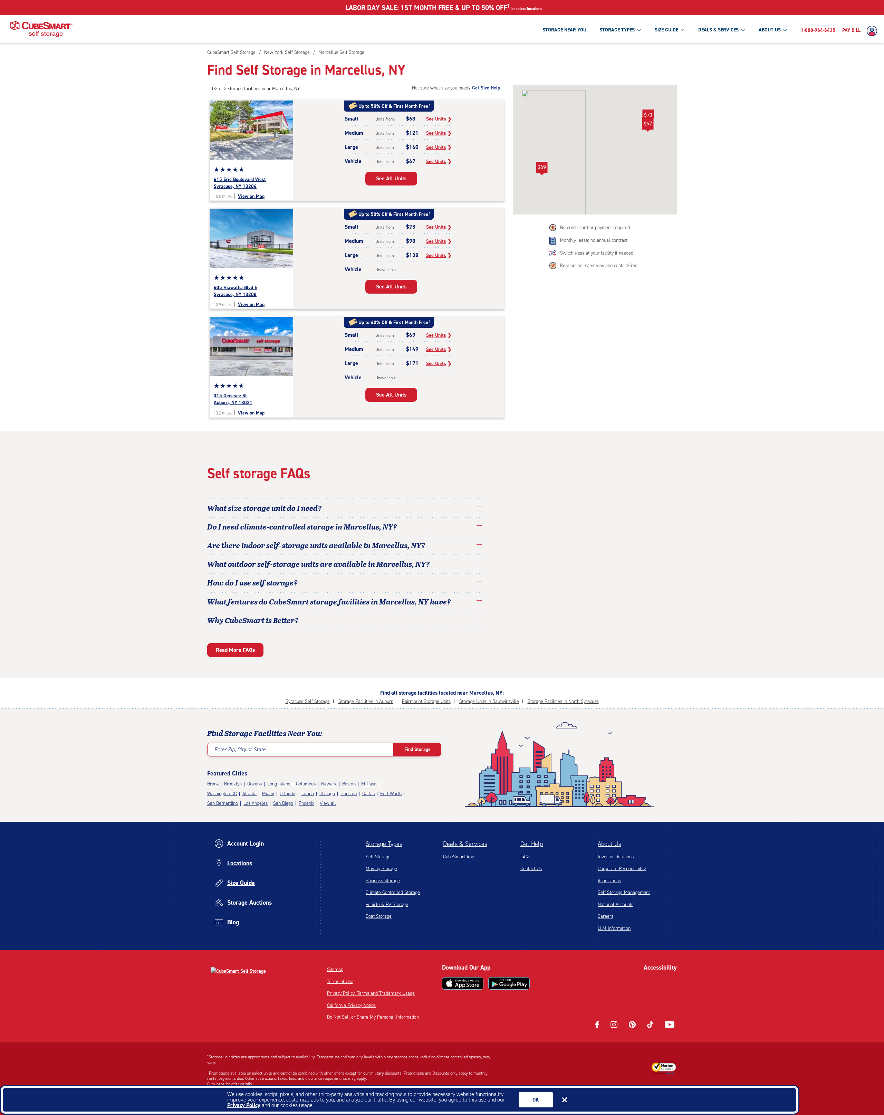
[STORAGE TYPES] (638, 30)
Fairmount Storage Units (426, 701)
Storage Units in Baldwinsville (489, 701)
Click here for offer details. (230, 1084)
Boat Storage (379, 916)
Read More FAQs (235, 650)
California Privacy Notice (351, 1005)
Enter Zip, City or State (240, 749)
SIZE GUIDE (666, 30)
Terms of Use (340, 981)
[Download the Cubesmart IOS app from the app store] (462, 983)
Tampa (307, 793)
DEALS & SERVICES (718, 30)
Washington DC (222, 793)
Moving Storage (381, 868)
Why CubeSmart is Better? (253, 620)
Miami (268, 793)
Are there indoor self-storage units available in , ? (316, 545)
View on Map (251, 196)
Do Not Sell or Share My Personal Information (373, 1017)
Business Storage (383, 880)
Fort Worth (391, 793)
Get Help (531, 844)
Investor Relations (616, 857)
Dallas (368, 793)
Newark (329, 784)
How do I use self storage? (252, 582)
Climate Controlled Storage (393, 892)
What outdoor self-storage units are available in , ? (318, 563)
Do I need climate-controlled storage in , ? (302, 526)
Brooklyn (233, 784)
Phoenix (306, 803)
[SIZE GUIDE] (682, 30)
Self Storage (378, 857)
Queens (254, 784)
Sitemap (335, 969)
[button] (648, 125)
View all (328, 803)
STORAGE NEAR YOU (564, 30)
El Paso (368, 784)
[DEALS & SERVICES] (742, 30)
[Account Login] (873, 31)
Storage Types (384, 844)
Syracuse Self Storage (308, 701)
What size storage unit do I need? (264, 507)
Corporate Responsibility (622, 868)
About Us (609, 844)
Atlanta (249, 793)
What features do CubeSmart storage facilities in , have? (329, 601)
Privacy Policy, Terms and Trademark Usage (371, 993)
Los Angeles (255, 803)
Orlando (287, 793)
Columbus (306, 784)
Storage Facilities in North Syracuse (563, 701)
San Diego (283, 803)
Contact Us (531, 868)
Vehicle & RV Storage (387, 904)
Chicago (327, 793)
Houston (348, 793)
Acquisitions (609, 880)
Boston (349, 784)
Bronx (213, 784)
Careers (605, 916)
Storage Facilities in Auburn (365, 701)
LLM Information (614, 928)
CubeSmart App (458, 857)
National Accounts (615, 904)
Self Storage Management (624, 892)
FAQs (525, 857)
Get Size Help (486, 88)
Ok (535, 1099)
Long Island (278, 784)
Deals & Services (465, 844)
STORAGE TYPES (617, 30)
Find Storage (417, 749)
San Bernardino (222, 803)
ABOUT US (770, 30)
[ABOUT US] (784, 30)
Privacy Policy (243, 1105)
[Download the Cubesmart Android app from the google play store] (509, 983)
